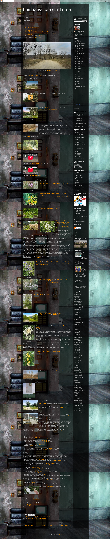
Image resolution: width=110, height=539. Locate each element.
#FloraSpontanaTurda (61, 196)
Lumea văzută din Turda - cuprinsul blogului (80, 239)
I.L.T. (41, 314)
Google (46, 31)
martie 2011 (76, 369)
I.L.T (39, 40)
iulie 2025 (76, 296)
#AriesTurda (33, 27)
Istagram (77, 139)
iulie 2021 (76, 339)
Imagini (26, 506)
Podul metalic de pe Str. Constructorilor (48, 109)
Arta (76, 84)
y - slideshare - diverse (80, 144)
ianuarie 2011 (77, 372)
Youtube (33, 163)
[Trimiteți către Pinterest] (34, 515)
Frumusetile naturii (79, 177)
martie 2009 (76, 398)
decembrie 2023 (77, 319)
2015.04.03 (50, 466)
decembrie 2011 (77, 354)
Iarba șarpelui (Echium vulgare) (43, 263)
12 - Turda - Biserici (79, 58)
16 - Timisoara (78, 65)
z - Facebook (78, 153)
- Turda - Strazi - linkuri (83, 253)
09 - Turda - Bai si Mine (80, 55)
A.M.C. (42, 40)
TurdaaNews (42, 468)
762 (54, 314)
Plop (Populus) (43, 313)
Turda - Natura (82, 267)
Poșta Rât (25, 40)
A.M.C (54, 33)
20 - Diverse (77, 70)
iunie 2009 (76, 393)
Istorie (76, 180)
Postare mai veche (65, 525)
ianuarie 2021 (77, 340)
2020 (55, 443)
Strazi (76, 88)
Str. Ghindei (31, 77)
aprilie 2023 (76, 331)
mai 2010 (76, 380)
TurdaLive (50, 464)
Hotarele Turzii (28, 34)
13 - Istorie (77, 60)
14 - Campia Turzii (79, 61)
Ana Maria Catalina (80, 31)
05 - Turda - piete (79, 48)
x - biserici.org (78, 140)
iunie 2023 (76, 327)
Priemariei (35, 37)
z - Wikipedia (78, 156)
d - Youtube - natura (79, 137)
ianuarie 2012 (77, 352)
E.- (23, 23)
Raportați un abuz (78, 235)
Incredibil (77, 172)
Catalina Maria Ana (77, 104)
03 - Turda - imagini (30, 516)
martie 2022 (76, 335)
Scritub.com (77, 183)
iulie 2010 (76, 378)
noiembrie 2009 (77, 388)
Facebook (28, 136)
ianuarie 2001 (77, 410)
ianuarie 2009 (77, 402)
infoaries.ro (47, 470)
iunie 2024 (76, 312)
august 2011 (76, 360)
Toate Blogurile (78, 178)
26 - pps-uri (77, 74)
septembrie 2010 (77, 377)
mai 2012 (76, 349)
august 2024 (76, 309)
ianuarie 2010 (77, 385)
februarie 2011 (77, 370)
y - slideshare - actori (79, 142)
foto (46, 383)
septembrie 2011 (77, 359)
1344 (50, 353)
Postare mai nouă (28, 525)
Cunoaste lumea (78, 175)
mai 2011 (76, 365)
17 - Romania (78, 66)
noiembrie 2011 (77, 355)
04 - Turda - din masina (80, 46)
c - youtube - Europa (79, 136)
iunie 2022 (76, 334)
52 (45, 185)
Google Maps (37, 437)
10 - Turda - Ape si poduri (80, 56)
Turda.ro (49, 479)
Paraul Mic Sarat (29, 30)
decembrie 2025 (77, 294)
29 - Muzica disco (79, 78)
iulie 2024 (76, 311)
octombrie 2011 (77, 357)
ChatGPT (39, 257)
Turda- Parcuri (28, 504)
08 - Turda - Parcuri (48, 516)
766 (58, 314)
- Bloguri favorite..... (79, 114)
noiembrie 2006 (77, 408)
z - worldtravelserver (79, 158)
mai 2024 (76, 314)
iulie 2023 (76, 326)
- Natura (77, 40)
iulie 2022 (76, 332)
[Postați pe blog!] (30, 515)
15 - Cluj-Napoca (78, 63)
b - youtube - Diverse (79, 134)
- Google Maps (78, 120)
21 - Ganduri (78, 71)
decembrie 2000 (77, 412)
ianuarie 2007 (77, 407)
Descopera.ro (78, 173)
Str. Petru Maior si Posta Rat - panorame (34, 33)
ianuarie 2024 (77, 317)
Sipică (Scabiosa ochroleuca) (44, 325)
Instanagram (78, 188)
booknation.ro (61, 407)
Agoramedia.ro (48, 483)
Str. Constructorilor (58, 370)
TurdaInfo (31, 445)
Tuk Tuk (77, 187)
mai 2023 (76, 329)
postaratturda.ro (45, 438)
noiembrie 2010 (77, 375)
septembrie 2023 (77, 322)
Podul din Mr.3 (39, 75)
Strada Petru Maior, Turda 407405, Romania (36, 518)
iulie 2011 (76, 362)
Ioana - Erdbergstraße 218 (81, 216)
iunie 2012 (76, 347)
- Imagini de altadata (79, 122)
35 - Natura (77, 83)
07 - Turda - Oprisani (79, 51)
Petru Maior (31, 75)
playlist (37, 163)
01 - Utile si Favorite (79, 41)
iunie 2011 (76, 364)
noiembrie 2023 (77, 321)
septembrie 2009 (77, 390)
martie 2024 (76, 316)
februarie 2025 (77, 301)
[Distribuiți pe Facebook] (33, 515)
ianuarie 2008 (77, 403)
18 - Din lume (78, 68)
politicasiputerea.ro (40, 444)
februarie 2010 (77, 383)
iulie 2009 (76, 392)
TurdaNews (50, 448)
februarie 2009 (77, 400)
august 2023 (76, 324)
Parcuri (27, 29)
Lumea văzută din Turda (47, 9)
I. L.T (51, 33)
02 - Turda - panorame (80, 43)
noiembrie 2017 (77, 342)
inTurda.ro (42, 471)
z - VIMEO (77, 154)
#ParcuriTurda (32, 29)
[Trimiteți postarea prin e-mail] (26, 514)
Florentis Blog (54, 77)
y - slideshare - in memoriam (79, 149)
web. (45, 474)
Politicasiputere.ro (36, 467)
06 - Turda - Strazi (39, 516)
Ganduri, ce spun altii (45, 402)
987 (62, 282)
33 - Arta (77, 81)
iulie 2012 (76, 345)
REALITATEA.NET (79, 185)
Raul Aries (27, 27)
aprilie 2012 (76, 350)
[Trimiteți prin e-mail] (28, 515)
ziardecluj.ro (41, 459)
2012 (34, 498)
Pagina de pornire (46, 525)
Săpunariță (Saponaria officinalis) (47, 279)
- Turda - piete (78, 280)
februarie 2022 (77, 337)
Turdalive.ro (49, 462)
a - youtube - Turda (79, 132)
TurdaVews (54, 460)
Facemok (54, 412)
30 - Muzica (77, 80)
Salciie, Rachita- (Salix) (39, 294)
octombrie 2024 (77, 306)
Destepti (77, 182)
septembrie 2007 (77, 405)
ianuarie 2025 (77, 302)
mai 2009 (76, 395)
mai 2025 (76, 297)
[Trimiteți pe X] (31, 515)
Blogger (60, 534)
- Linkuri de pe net (79, 126)
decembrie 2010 (77, 374)
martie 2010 (76, 382)
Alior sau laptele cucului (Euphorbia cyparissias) (50, 193)
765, (56, 314)
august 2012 (76, 344)
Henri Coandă (42, 403)
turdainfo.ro (44, 440)
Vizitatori (77, 190)
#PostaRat (53, 40)
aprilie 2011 (76, 367)
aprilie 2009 (76, 397)
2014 (37, 498)
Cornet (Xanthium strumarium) (46, 208)
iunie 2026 (76, 292)
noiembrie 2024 (77, 304)
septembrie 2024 (77, 307)
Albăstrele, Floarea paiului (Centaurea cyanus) (50, 183)
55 (67, 196)
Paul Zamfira (78, 213)
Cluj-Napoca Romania (80, 86)
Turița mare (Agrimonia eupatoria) (43, 351)
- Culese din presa (79, 118)
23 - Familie (77, 73)
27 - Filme (77, 76)
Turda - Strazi (28, 505)
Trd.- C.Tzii (47, 40)
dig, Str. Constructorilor (50, 107)
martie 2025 (76, 299)
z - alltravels (78, 151)
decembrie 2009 (77, 387)
